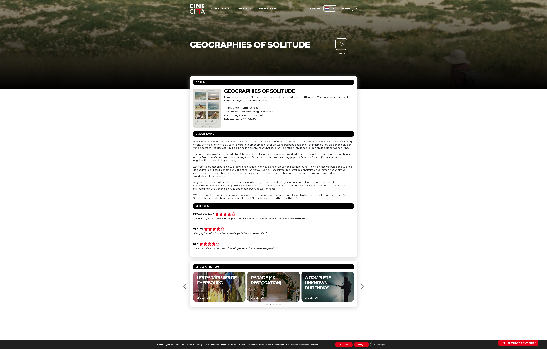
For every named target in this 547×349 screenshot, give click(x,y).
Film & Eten (268, 8)
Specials (244, 8)
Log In (315, 8)
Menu (346, 8)
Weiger (361, 344)
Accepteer (343, 344)
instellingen (312, 344)
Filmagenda (220, 8)
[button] (184, 286)
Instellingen (379, 344)
